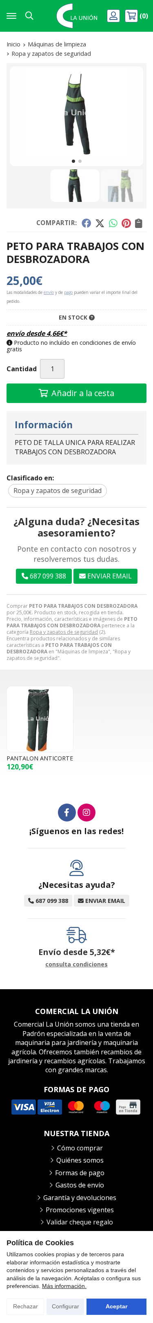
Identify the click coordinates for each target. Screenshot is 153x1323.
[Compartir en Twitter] (99, 223)
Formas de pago (79, 1172)
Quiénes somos (80, 1160)
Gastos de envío (79, 1185)
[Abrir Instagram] (86, 812)
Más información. (64, 1286)
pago (68, 292)
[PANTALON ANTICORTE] (40, 719)
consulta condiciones (76, 964)
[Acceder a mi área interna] (114, 15)
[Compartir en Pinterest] (126, 223)
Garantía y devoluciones (79, 1197)
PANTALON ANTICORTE (40, 758)
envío (49, 292)
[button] (73, 161)
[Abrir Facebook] (67, 812)
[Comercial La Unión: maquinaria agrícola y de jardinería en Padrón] (76, 15)
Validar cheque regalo (80, 1222)
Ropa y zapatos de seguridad (64, 632)
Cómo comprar (80, 1147)
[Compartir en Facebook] (86, 223)
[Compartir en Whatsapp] (113, 223)
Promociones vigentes (80, 1209)
